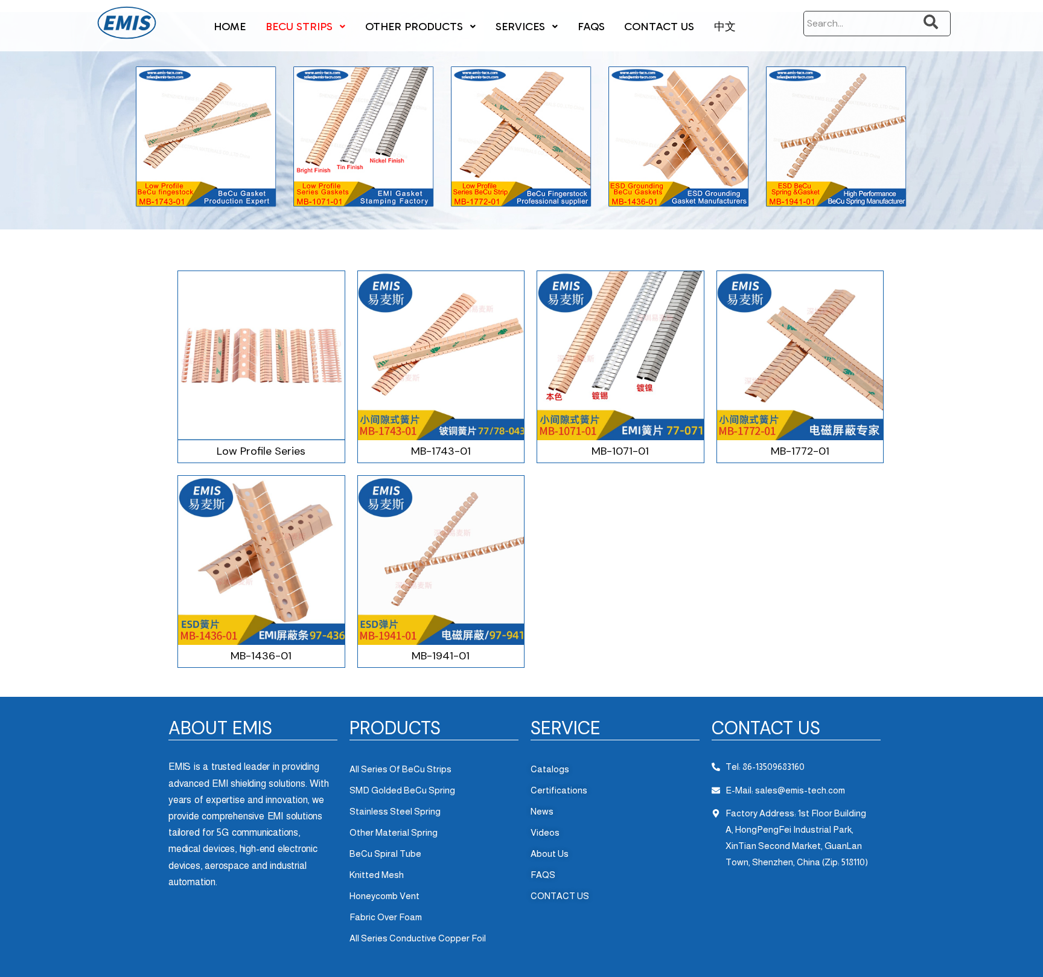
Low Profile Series (261, 451)
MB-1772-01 (800, 451)
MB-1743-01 (441, 451)
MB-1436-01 (261, 656)
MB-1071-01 (620, 451)
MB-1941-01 (441, 656)
